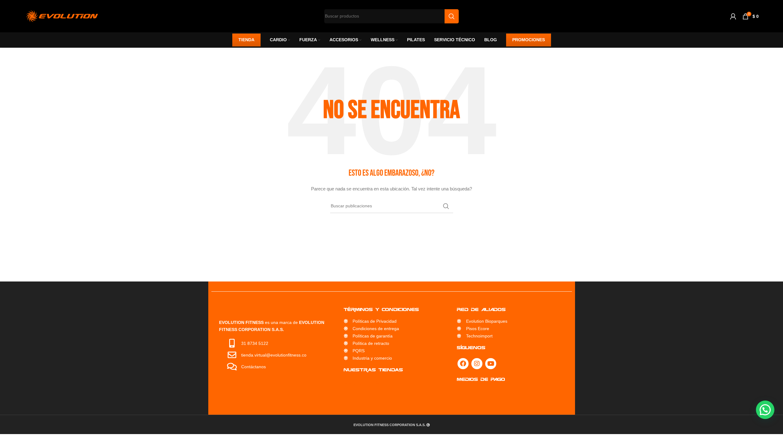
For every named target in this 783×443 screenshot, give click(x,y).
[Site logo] (62, 15)
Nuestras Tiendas (373, 369)
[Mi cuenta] (733, 16)
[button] (765, 410)
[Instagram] (477, 363)
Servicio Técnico (370, 382)
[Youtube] (491, 363)
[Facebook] (463, 363)
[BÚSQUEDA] (446, 206)
